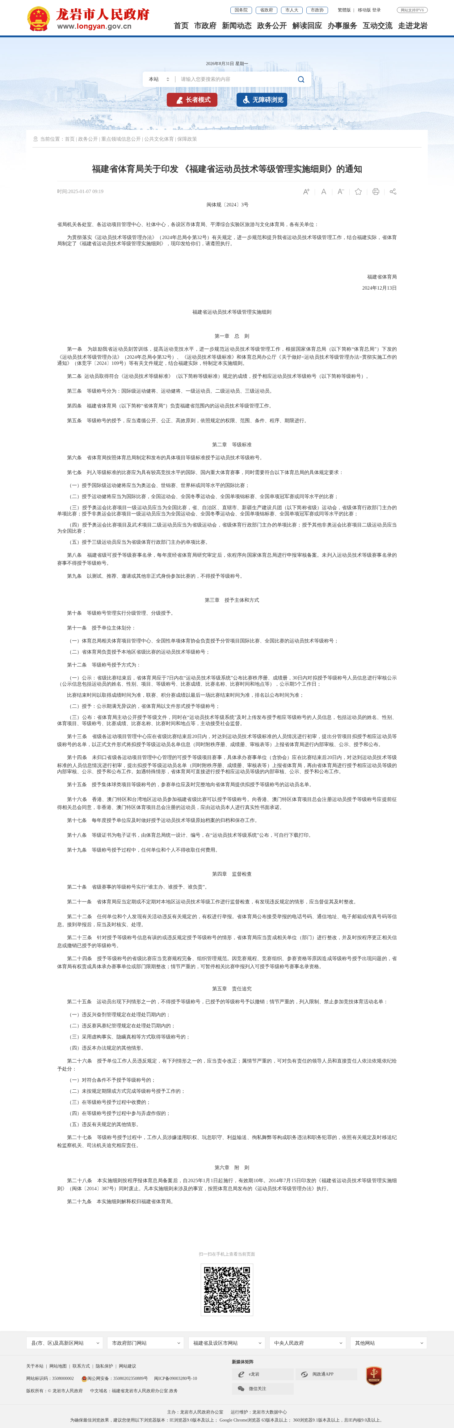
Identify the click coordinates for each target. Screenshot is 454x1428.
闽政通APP (317, 1374)
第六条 (74, 457)
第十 (72, 627)
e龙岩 (254, 1374)
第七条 (74, 472)
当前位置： (52, 139)
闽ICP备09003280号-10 (175, 1378)
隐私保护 (104, 1366)
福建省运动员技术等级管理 (222, 312)
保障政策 (187, 139)
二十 (77, 886)
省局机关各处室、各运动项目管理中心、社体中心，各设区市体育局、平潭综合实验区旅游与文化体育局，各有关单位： (188, 224)
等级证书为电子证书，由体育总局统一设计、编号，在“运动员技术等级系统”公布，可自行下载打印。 (200, 835)
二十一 (79, 901)
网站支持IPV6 (412, 10)
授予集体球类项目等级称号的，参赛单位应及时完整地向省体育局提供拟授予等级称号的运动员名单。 (200, 784)
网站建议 (127, 1366)
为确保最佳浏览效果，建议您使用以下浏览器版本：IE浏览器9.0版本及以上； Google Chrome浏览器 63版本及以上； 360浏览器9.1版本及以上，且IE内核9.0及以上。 (227, 1420)
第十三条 (77, 736)
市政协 (317, 10)
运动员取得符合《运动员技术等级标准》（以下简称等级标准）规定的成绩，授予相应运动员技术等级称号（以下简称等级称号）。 (227, 376)
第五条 (74, 420)
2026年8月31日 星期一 (227, 63)
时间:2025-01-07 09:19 (80, 191)
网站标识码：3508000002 (50, 1378)
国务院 (241, 10)
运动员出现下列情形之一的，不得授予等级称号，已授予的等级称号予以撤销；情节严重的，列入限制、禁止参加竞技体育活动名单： (240, 1001)
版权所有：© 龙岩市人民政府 (54, 1391)
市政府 (205, 26)
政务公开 (272, 26)
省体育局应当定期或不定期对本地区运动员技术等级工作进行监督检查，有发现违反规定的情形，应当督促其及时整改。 (225, 901)
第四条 (74, 405)
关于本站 (35, 1366)
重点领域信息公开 (121, 139)
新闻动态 (237, 26)
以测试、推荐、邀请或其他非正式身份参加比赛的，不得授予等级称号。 (166, 576)
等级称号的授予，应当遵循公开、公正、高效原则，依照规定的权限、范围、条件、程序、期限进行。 (195, 420)
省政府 (266, 10)
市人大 (291, 10)
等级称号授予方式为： (114, 664)
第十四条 (77, 757)
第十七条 (77, 820)
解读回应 (307, 26)
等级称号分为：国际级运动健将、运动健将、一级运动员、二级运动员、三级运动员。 (178, 391)
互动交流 (378, 26)
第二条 (74, 376)
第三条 (74, 391)
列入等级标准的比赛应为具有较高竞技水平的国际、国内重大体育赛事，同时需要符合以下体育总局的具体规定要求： (215, 472)
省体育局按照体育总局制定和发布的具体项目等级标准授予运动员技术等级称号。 (176, 457)
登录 (376, 10)
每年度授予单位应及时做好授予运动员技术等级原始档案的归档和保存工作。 (176, 820)
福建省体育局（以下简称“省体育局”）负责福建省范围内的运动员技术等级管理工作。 (178, 405)
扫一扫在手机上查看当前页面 (227, 1254)
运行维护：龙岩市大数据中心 (259, 1412)
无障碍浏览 (263, 99)
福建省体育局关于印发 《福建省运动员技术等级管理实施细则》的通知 (227, 169)
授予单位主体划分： (111, 627)
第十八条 (77, 835)
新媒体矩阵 (243, 1362)
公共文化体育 (159, 139)
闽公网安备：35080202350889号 (117, 1378)
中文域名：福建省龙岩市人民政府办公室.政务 (134, 1391)
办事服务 (342, 26)
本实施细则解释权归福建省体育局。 (134, 1201)
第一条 (74, 349)
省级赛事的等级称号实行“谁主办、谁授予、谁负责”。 (148, 886)
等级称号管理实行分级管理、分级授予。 (131, 613)
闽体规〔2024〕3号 (228, 204)
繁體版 (344, 10)
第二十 (74, 916)
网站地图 (58, 1366)
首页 (181, 26)
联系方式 (81, 1366)
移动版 (364, 10)
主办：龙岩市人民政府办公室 (195, 1412)
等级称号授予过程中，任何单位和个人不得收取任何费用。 (153, 849)
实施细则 (261, 312)
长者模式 (193, 99)
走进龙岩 (413, 26)
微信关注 (251, 1389)
